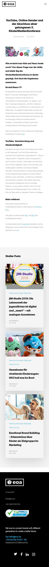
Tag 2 (33, 215)
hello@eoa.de (10, 499)
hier (23, 134)
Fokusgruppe (24, 224)
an (18, 230)
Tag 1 (26, 215)
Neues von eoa (14, 364)
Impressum (10, 543)
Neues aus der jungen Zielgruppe (20, 293)
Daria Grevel (20, 37)
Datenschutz (22, 543)
